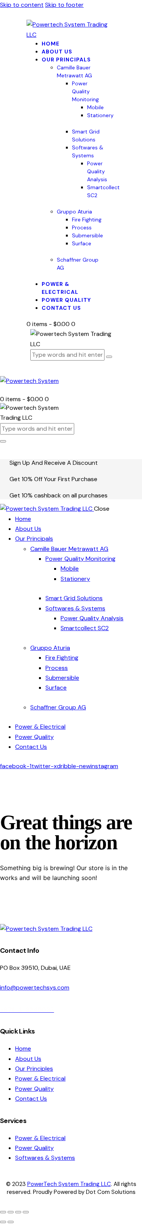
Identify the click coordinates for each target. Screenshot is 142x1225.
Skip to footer (64, 5)
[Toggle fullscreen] (11, 1212)
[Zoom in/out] (3, 1212)
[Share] (18, 1212)
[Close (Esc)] (26, 1212)
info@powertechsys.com (34, 987)
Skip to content (22, 5)
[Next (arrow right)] (11, 1222)
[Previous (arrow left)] (3, 1222)
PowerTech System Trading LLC (69, 1184)
